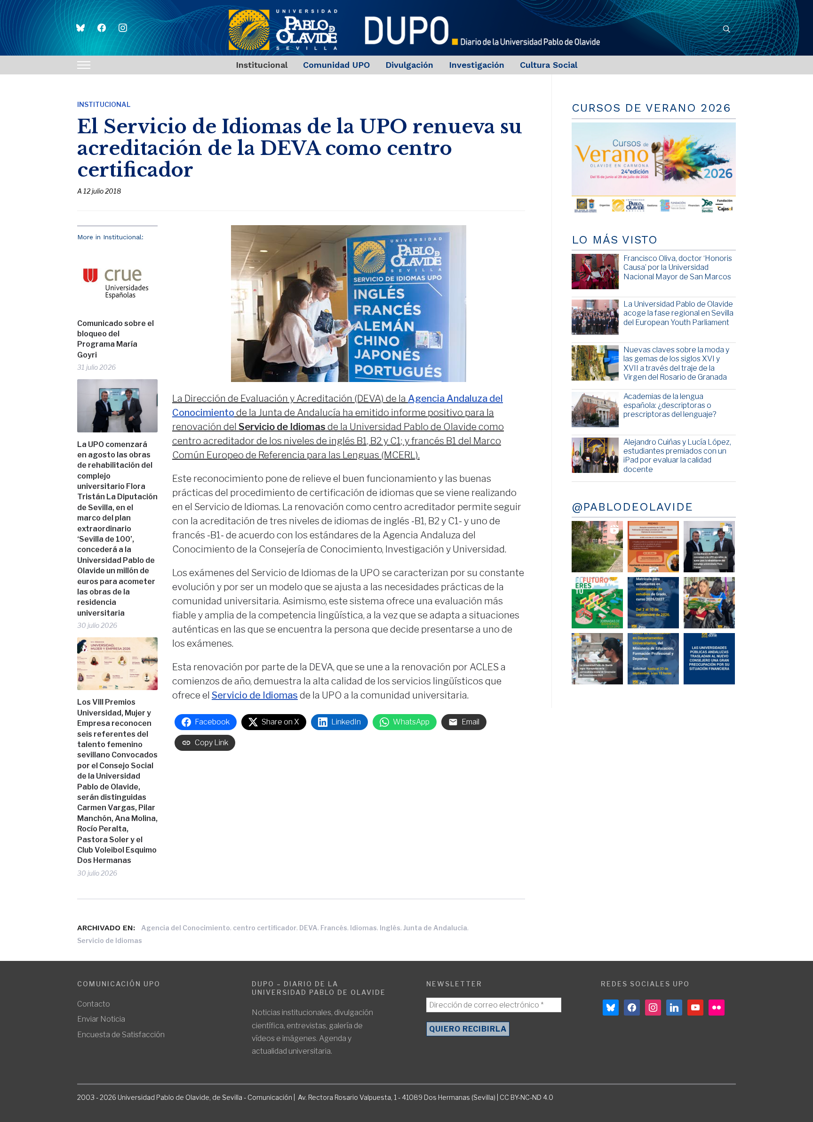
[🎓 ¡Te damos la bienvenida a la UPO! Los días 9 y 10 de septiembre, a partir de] (597, 602)
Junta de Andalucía (435, 928)
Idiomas (363, 928)
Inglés (390, 928)
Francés (333, 928)
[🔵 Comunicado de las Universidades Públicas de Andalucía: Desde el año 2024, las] (709, 658)
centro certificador (264, 928)
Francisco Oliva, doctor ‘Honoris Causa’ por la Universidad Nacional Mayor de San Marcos (677, 267)
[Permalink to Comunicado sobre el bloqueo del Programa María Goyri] (117, 279)
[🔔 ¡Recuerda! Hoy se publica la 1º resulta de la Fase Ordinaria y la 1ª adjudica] (709, 602)
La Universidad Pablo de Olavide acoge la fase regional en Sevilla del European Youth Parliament (678, 313)
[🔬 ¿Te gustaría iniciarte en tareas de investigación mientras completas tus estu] (653, 658)
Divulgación (409, 65)
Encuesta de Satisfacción (121, 1034)
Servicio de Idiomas (255, 695)
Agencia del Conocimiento (185, 928)
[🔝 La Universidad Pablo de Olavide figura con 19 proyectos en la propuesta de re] (597, 658)
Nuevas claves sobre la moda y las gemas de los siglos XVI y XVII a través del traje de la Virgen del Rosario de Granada (676, 363)
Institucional (261, 65)
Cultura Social (548, 65)
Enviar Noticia (101, 1019)
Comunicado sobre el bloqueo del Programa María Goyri (115, 339)
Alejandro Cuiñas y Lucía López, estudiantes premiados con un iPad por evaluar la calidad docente (677, 456)
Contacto (93, 1004)
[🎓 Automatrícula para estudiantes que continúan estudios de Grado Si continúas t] (653, 602)
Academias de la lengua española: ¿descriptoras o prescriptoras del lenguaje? (670, 405)
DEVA (308, 928)
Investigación (476, 65)
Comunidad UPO (336, 65)
